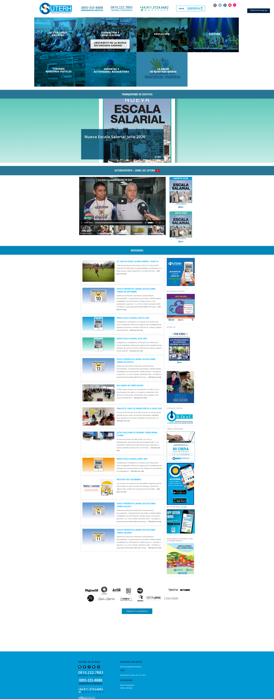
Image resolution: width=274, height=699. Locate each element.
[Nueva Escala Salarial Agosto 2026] (98, 324)
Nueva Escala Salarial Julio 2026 (132, 338)
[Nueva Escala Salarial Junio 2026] (98, 464)
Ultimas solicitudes (126, 688)
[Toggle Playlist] (159, 222)
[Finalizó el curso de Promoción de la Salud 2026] (98, 416)
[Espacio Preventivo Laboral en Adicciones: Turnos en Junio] (98, 537)
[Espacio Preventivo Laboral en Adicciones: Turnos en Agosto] (98, 366)
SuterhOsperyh (88, 180)
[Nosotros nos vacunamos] (98, 487)
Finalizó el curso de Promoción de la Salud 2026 (139, 408)
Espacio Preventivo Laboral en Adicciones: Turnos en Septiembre (136, 290)
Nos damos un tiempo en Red (130, 385)
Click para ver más (136, 330)
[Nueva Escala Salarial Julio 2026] (98, 344)
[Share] (156, 222)
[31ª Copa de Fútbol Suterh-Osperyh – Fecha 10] (98, 271)
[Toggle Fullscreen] (163, 222)
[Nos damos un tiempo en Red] (98, 393)
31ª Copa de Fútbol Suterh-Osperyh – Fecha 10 (137, 261)
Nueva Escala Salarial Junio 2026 (132, 458)
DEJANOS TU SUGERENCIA (137, 611)
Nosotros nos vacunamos (129, 479)
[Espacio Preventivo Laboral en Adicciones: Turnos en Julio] (98, 510)
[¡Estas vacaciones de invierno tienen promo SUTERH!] (98, 436)
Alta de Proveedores (127, 685)
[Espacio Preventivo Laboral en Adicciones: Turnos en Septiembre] (98, 295)
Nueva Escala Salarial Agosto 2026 (133, 317)
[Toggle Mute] (145, 222)
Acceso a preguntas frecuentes (130, 667)
